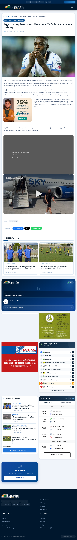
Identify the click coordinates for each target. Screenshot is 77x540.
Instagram (15, 501)
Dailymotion (25, 504)
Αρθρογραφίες (6, 521)
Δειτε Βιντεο (19, 478)
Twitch (15, 504)
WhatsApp (37, 228)
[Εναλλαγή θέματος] (49, 2)
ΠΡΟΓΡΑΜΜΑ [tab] (48, 403)
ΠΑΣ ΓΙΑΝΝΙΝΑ (44, 500)
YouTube (24, 501)
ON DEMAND (70, 2)
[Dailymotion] (43, 2)
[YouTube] (33, 2)
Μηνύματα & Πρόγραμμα (15, 307)
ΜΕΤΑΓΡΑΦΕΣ (13, 221)
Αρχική (5, 16)
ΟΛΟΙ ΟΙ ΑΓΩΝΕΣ (57, 455)
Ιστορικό (42, 521)
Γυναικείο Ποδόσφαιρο (8, 528)
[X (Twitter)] (36, 2)
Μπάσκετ (42, 506)
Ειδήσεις (42, 503)
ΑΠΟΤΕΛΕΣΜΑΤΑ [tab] (66, 403)
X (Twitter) (6, 504)
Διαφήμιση (43, 525)
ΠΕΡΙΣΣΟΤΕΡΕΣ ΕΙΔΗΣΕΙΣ (18, 450)
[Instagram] (30, 2)
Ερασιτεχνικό (5, 525)
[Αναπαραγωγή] (5, 301)
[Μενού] (72, 7)
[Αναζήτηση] (46, 2)
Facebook (19, 228)
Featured (10, 16)
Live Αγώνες (43, 509)
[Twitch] (39, 2)
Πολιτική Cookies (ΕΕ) (46, 528)
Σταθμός (42, 518)
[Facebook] (27, 2)
